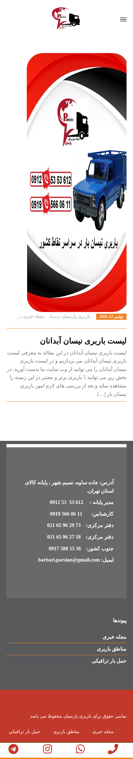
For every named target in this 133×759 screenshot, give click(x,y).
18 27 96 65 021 (64, 537)
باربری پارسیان (76, 316)
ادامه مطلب (115, 409)
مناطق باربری (112, 649)
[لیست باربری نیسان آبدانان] (66, 182)
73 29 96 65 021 (64, 525)
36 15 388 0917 (64, 548)
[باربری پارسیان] (66, 19)
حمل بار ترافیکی (109, 661)
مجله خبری (34, 316)
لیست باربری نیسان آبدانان (83, 341)
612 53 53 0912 (67, 502)
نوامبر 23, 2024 (111, 316)
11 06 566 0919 (66, 514)
